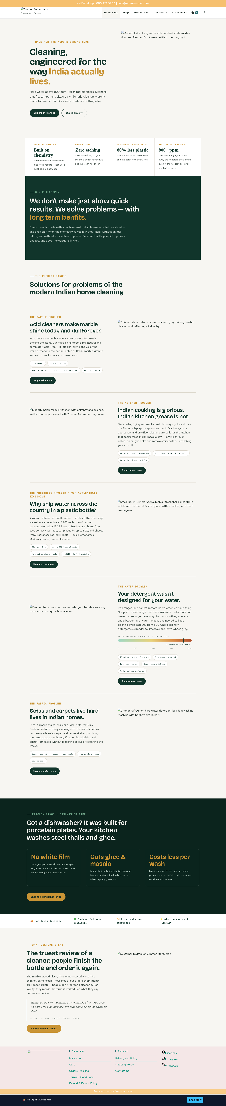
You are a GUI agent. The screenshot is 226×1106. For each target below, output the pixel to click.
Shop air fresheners (43, 564)
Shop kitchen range (132, 470)
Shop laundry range (132, 681)
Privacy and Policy (126, 1058)
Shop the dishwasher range (46, 896)
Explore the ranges (44, 112)
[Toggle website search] (204, 12)
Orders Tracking (79, 1070)
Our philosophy (74, 113)
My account (76, 1058)
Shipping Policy (124, 1064)
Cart (72, 1064)
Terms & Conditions (81, 1077)
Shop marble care (42, 380)
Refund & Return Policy (83, 1083)
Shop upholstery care (44, 771)
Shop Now (195, 1099)
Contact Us (122, 1070)
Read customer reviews (44, 1028)
